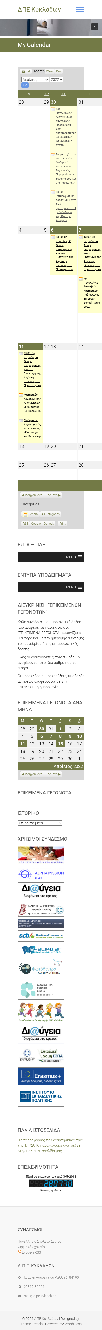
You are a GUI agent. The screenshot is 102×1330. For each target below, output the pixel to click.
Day (58, 71)
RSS (25, 523)
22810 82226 (34, 1287)
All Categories (50, 514)
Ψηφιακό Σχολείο (31, 1247)
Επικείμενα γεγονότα (44, 793)
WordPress (73, 1324)
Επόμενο (52, 495)
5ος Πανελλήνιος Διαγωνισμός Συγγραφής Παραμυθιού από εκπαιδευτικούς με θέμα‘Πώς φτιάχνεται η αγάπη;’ (66, 127)
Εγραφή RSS (31, 1252)
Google (36, 524)
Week (49, 71)
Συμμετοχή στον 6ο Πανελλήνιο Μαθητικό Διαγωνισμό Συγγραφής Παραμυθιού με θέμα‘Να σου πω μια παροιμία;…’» (66, 168)
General (33, 514)
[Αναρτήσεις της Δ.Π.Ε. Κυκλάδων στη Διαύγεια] (41, 885)
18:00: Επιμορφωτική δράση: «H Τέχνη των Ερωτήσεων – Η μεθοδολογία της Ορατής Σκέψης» (66, 206)
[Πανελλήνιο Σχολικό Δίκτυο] (41, 933)
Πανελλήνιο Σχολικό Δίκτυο (39, 1241)
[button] (6, 28)
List (28, 72)
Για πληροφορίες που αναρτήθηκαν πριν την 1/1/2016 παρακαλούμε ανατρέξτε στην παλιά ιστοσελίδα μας (50, 1145)
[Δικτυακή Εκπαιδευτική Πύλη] (41, 947)
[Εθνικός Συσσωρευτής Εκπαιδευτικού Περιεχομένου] (41, 961)
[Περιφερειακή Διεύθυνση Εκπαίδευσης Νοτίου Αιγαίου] (41, 921)
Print (63, 524)
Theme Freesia (32, 1324)
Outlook (49, 524)
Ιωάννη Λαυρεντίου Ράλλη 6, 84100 (51, 1277)
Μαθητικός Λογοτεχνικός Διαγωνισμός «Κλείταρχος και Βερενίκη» (32, 402)
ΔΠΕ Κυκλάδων (39, 9)
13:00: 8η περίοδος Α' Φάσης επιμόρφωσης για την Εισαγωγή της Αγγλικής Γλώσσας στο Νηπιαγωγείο (64, 253)
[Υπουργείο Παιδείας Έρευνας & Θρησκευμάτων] (41, 906)
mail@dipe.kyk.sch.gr (40, 1296)
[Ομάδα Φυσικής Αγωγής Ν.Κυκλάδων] (41, 1005)
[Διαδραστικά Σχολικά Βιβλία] (41, 982)
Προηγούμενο (33, 495)
